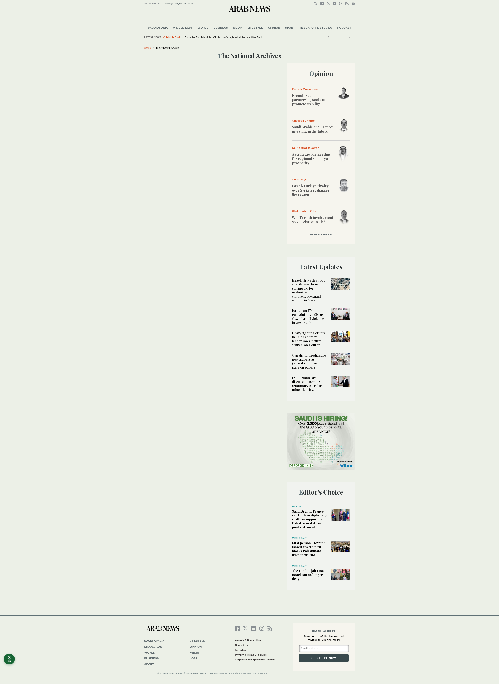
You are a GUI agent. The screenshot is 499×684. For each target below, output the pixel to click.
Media (237, 27)
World (203, 27)
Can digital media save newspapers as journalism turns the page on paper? (309, 361)
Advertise (240, 649)
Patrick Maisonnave (305, 89)
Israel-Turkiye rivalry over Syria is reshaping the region (311, 190)
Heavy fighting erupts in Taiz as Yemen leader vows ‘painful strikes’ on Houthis (308, 339)
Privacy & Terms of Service (251, 654)
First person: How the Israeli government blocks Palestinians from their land (308, 549)
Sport (290, 27)
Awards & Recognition (248, 640)
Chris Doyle (300, 179)
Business (220, 27)
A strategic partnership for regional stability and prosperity (312, 158)
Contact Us (241, 645)
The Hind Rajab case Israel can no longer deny (308, 575)
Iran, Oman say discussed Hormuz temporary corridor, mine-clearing (307, 383)
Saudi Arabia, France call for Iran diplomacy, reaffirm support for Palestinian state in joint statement (309, 519)
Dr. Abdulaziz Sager (305, 147)
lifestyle (197, 640)
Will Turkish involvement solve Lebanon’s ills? (312, 219)
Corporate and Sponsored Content (255, 659)
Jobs (193, 658)
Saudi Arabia (158, 27)
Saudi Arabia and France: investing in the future (312, 129)
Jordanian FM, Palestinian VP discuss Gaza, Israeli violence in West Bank (224, 37)
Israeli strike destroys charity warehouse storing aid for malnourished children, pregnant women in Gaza (308, 290)
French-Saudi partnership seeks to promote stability (308, 99)
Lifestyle (255, 27)
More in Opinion (321, 234)
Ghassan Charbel (303, 120)
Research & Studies (316, 27)
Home (147, 47)
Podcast (344, 27)
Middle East (183, 27)
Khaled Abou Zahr (304, 211)
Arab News (154, 3)
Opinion (274, 27)
